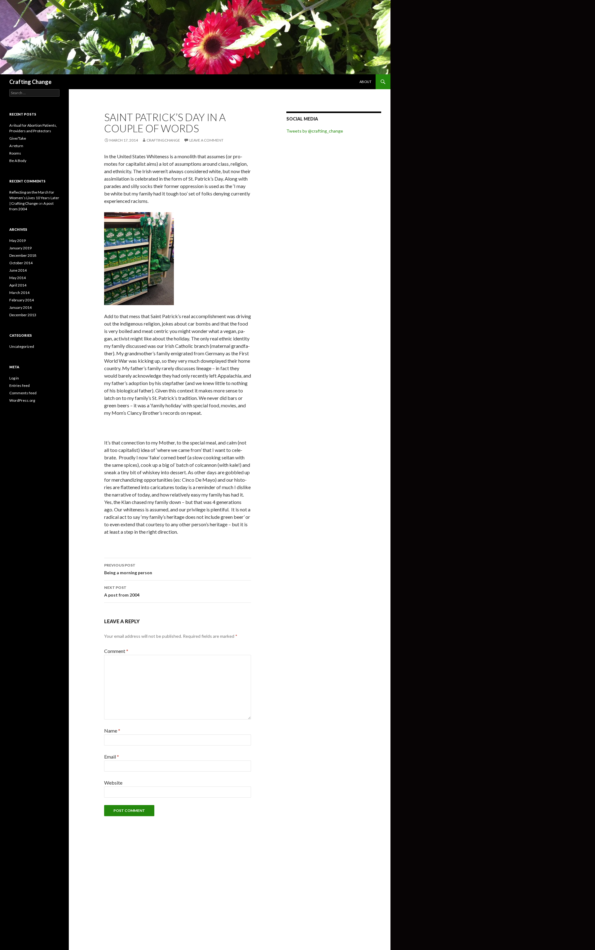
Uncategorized (21, 346)
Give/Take (17, 138)
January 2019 (20, 248)
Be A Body (17, 160)
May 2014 (17, 277)
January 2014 (20, 307)
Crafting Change (30, 81)
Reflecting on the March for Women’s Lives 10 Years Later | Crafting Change (34, 198)
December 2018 (22, 255)
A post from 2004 (121, 591)
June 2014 (18, 270)
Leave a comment (206, 140)
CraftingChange (163, 140)
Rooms (15, 153)
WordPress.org (22, 400)
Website (113, 783)
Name (112, 730)
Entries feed (19, 385)
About (365, 82)
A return (16, 145)
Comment (116, 651)
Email (111, 757)
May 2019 (17, 240)
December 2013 (22, 315)
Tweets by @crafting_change (314, 131)
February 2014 (21, 300)
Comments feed (23, 393)
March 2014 (19, 292)
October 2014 (21, 262)
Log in (14, 378)
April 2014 (17, 285)
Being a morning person (128, 569)
